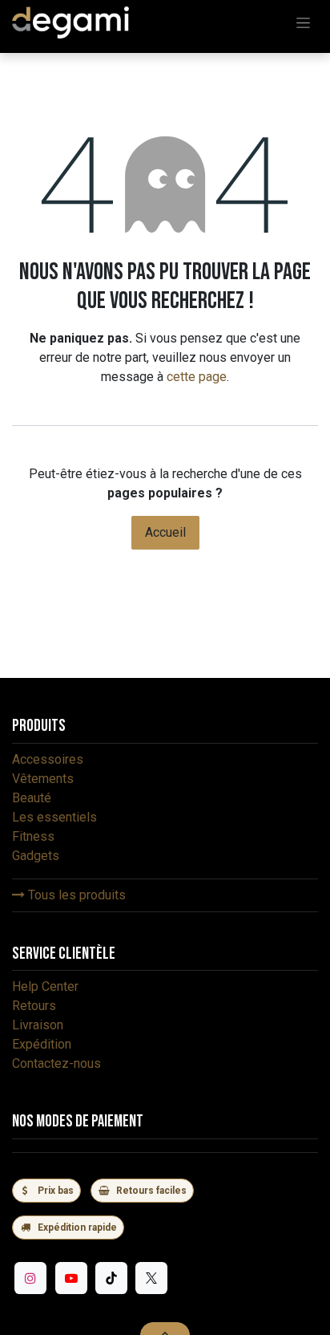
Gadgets (35, 855)
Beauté (31, 797)
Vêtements (43, 778)
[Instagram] (30, 1278)
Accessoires (47, 759)
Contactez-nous (56, 1063)
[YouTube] (71, 1278)
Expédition (41, 1044)
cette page (197, 376)
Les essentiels (54, 817)
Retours (34, 1005)
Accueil (165, 532)
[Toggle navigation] (303, 22)
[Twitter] (151, 1278)
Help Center (45, 986)
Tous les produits (75, 895)
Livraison (37, 1025)
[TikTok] (111, 1278)
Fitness (33, 836)
